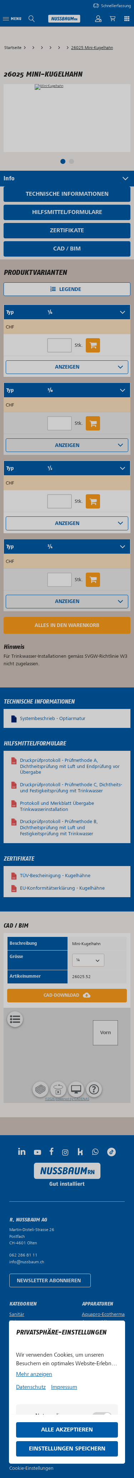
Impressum (64, 1387)
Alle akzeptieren (67, 1429)
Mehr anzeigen (34, 1374)
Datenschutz (31, 1387)
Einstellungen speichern (67, 1448)
